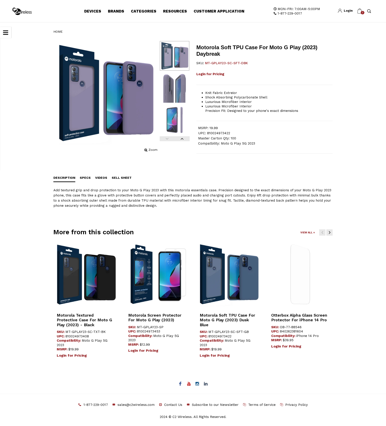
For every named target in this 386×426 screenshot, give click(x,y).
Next (182, 138)
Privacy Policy (296, 405)
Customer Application (219, 11)
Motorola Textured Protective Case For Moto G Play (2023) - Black (84, 320)
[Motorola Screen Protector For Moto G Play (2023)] (157, 274)
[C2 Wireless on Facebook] (180, 384)
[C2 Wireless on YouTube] (189, 384)
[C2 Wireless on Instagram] (197, 384)
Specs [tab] (85, 177)
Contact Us (173, 405)
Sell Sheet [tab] (122, 177)
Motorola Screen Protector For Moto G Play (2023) (154, 317)
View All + (307, 232)
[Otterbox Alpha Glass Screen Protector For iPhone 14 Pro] (300, 274)
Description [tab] (64, 177)
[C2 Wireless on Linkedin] (206, 384)
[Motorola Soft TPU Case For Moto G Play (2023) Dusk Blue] (228, 274)
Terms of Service (262, 405)
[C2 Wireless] (25, 11)
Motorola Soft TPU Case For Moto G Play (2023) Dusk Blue (227, 320)
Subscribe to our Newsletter (215, 405)
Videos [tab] (101, 177)
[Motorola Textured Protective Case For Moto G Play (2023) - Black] (85, 274)
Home (58, 31)
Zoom (153, 149)
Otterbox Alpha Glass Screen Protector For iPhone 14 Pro (299, 317)
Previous (167, 138)
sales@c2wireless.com (136, 405)
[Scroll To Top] (373, 399)
